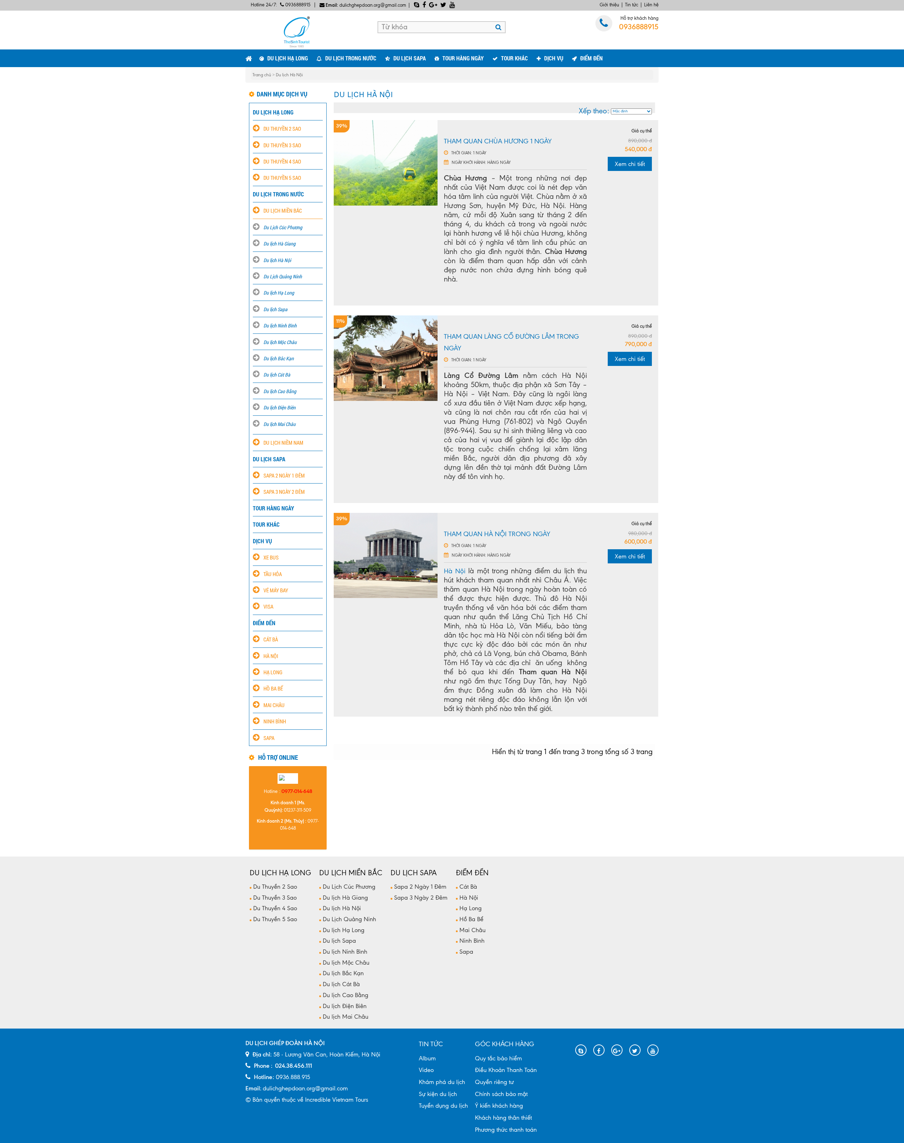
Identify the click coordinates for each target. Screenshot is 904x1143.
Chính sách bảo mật (501, 1093)
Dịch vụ (553, 58)
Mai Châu (274, 705)
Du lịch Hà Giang (279, 243)
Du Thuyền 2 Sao (282, 128)
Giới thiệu (609, 4)
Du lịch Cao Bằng (279, 391)
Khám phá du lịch (442, 1081)
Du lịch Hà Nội (289, 74)
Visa (268, 606)
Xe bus (271, 557)
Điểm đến (591, 58)
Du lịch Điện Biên (279, 407)
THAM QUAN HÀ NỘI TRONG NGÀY (497, 534)
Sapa (268, 737)
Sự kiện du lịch (438, 1093)
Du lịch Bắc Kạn (278, 358)
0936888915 (297, 4)
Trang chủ (262, 74)
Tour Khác (514, 58)
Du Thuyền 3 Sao (282, 145)
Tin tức (631, 4)
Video (426, 1069)
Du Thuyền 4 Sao (282, 161)
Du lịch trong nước (350, 58)
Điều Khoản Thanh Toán (506, 1069)
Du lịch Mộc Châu (280, 342)
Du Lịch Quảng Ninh (282, 276)
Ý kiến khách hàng (499, 1105)
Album (427, 1058)
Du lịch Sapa (409, 58)
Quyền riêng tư (494, 1081)
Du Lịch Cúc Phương (282, 227)
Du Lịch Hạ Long (287, 58)
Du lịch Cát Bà (276, 374)
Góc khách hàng (504, 1044)
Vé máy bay (275, 590)
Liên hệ (651, 4)
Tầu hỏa (272, 574)
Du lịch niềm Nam (283, 442)
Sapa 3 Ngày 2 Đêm (284, 491)
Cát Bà (270, 639)
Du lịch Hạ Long (278, 292)
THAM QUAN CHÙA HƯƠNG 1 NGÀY (498, 141)
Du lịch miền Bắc (282, 210)
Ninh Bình (274, 721)
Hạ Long (272, 672)
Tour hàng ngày (463, 58)
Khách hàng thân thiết (503, 1117)
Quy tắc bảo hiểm (498, 1058)
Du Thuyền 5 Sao (282, 177)
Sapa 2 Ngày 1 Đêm (284, 475)
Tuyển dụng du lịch (443, 1105)
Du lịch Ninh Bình (280, 325)
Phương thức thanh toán (506, 1129)
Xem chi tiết (630, 163)
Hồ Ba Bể (273, 688)
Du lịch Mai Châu (279, 424)
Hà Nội (270, 655)
